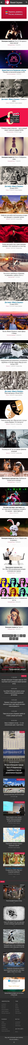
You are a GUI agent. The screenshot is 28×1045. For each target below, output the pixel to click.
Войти (16, 1031)
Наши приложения (6, 1031)
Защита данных (5, 1011)
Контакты (4, 1007)
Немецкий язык (11, 45)
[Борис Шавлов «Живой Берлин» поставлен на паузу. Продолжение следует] (14, 672)
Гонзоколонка (10, 132)
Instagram (4, 1027)
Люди (16, 1004)
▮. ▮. (20, 132)
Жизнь (11, 513)
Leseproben (17, 1022)
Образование (18, 1013)
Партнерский (11, 277)
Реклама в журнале (6, 1013)
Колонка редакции (11, 74)
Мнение (8, 219)
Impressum (17, 1023)
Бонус (7, 103)
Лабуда (2, 881)
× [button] (14, 1042)
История (22, 732)
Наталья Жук (19, 219)
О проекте (4, 1004)
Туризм (16, 1007)
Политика (17, 1011)
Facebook (4, 1023)
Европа (22, 828)
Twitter (3, 1022)
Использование (5, 1009)
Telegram (4, 1025)
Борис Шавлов (18, 103)
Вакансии (4, 1005)
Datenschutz (18, 1025)
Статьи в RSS (5, 1029)
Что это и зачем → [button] (14, 1039)
